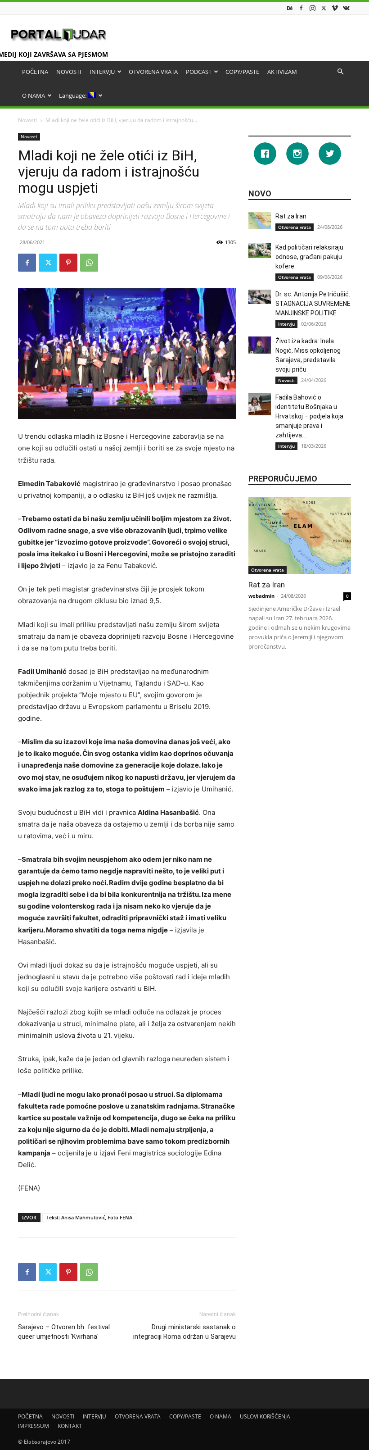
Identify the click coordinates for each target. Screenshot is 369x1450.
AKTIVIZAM (282, 72)
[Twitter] (323, 8)
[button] (340, 72)
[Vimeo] (335, 8)
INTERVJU (102, 72)
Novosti (27, 120)
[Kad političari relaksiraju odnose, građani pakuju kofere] (259, 250)
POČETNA (35, 72)
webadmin (261, 595)
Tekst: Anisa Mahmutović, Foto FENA (89, 1217)
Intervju (286, 324)
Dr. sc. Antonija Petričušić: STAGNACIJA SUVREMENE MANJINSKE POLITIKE (313, 304)
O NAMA (33, 95)
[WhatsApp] (89, 263)
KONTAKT (70, 1426)
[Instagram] (312, 8)
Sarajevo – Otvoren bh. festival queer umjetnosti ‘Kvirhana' (64, 1332)
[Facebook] (301, 8)
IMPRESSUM (33, 1426)
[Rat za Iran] (259, 220)
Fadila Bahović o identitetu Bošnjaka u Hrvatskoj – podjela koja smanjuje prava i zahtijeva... (309, 416)
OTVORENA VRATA (153, 72)
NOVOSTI (68, 72)
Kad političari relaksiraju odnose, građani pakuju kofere (309, 257)
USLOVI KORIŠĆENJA (265, 1416)
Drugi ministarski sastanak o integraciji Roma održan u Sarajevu (184, 1332)
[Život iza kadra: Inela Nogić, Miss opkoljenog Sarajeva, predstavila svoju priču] (259, 345)
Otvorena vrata (294, 227)
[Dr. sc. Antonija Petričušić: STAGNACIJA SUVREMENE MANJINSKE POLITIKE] (259, 297)
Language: (73, 95)
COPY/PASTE (242, 72)
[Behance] (290, 8)
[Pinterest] (68, 263)
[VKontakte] (346, 8)
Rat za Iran (290, 216)
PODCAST (199, 72)
